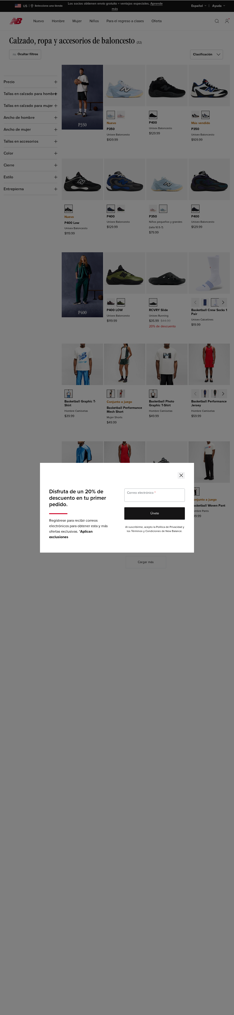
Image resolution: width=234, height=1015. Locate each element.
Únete (154, 513)
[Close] (181, 475)
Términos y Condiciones (146, 531)
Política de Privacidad (169, 527)
